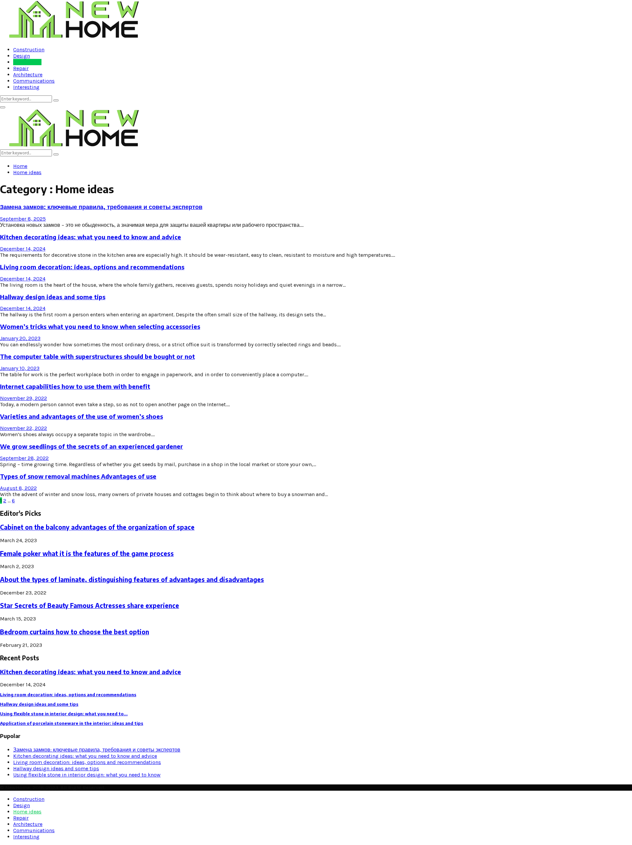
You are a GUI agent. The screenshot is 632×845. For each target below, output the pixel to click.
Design (21, 56)
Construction (28, 49)
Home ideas (27, 62)
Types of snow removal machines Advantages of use (78, 476)
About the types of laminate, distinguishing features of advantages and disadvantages (132, 579)
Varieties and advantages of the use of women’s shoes (81, 416)
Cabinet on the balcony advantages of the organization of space (97, 527)
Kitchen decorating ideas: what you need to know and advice (90, 237)
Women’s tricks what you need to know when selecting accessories (100, 326)
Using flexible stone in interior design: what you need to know (87, 775)
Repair (21, 68)
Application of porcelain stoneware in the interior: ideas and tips (71, 723)
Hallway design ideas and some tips (52, 297)
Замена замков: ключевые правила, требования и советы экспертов (101, 206)
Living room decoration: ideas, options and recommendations (92, 267)
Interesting (26, 87)
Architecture (27, 74)
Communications (34, 81)
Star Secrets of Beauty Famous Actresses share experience (89, 605)
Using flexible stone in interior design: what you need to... (64, 713)
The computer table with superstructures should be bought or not (97, 356)
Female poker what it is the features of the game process (87, 553)
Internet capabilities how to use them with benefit (75, 386)
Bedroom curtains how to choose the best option (74, 632)
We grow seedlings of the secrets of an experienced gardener (91, 446)
